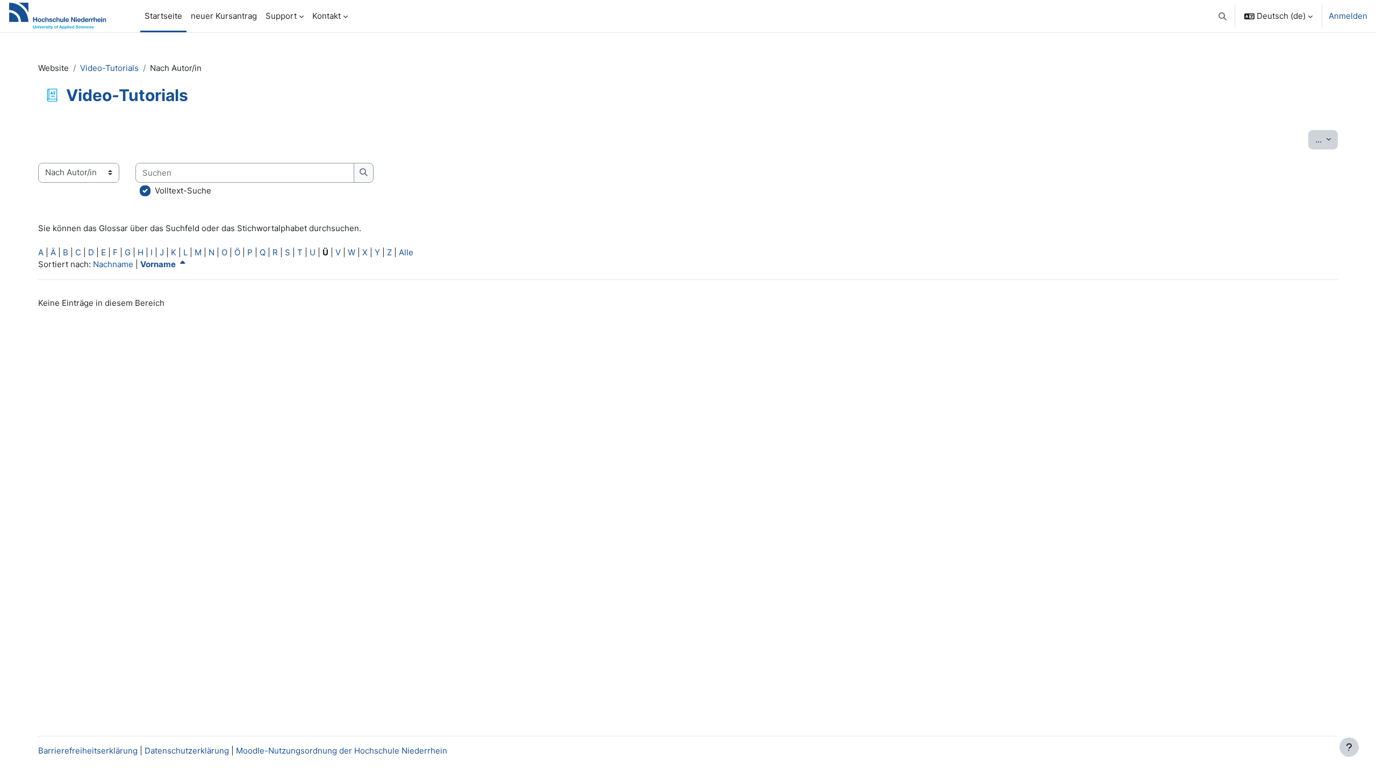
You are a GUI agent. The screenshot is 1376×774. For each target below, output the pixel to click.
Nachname (113, 264)
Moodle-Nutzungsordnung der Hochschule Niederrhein (341, 751)
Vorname (158, 264)
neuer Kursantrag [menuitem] (224, 16)
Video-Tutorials (109, 68)
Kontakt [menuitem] (326, 16)
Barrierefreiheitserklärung (88, 751)
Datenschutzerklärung (187, 751)
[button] (1223, 16)
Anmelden (1348, 16)
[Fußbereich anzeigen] (1349, 747)
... (1326, 139)
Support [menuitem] (281, 16)
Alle (406, 252)
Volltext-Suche (183, 190)
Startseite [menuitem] (163, 16)
